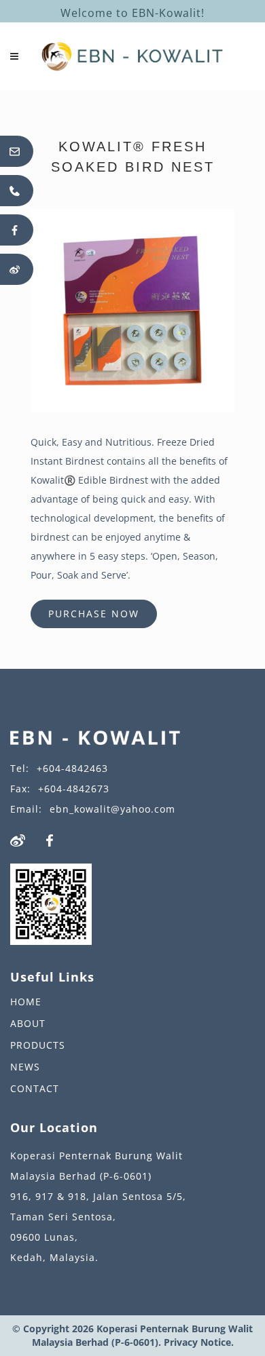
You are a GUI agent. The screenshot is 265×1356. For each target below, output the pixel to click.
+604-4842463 (72, 768)
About (28, 1023)
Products (37, 1045)
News (25, 1066)
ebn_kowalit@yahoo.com (112, 808)
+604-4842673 (73, 788)
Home (25, 1001)
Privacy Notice (197, 1342)
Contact (34, 1088)
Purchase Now (93, 613)
